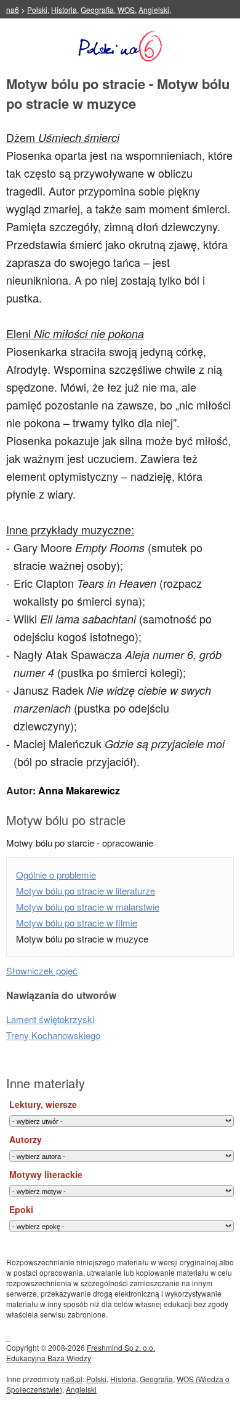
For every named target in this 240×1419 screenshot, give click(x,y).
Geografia (97, 9)
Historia (64, 9)
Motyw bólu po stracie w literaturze (85, 890)
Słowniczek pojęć (42, 970)
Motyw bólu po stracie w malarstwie (87, 906)
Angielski (153, 9)
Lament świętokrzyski (50, 1019)
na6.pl (72, 1379)
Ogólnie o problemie (56, 874)
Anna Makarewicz (79, 790)
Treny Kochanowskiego (53, 1035)
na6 (12, 9)
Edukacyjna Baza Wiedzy (48, 1358)
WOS (126, 9)
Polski (37, 9)
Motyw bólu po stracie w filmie (76, 922)
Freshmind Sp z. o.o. (121, 1347)
